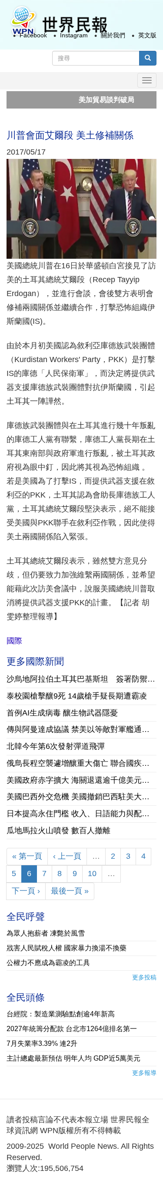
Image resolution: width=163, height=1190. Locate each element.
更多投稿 (144, 977)
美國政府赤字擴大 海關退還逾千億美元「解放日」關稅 (81, 780)
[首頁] (58, 21)
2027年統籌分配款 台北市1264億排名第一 (72, 1028)
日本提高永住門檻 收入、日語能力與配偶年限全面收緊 (81, 813)
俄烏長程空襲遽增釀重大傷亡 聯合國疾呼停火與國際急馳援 (81, 763)
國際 (14, 640)
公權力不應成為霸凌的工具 (48, 962)
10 (92, 873)
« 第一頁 (27, 856)
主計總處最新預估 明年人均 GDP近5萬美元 (73, 1058)
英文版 (147, 35)
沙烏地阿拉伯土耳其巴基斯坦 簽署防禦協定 (81, 679)
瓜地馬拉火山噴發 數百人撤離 (58, 830)
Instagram (74, 35)
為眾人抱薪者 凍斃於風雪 (46, 933)
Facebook (33, 35)
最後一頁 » (70, 891)
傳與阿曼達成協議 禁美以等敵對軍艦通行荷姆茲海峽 (81, 729)
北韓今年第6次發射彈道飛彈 (56, 746)
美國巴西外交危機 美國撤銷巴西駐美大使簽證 (81, 796)
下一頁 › (26, 891)
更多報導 (144, 1072)
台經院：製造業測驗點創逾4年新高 (61, 1014)
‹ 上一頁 (67, 856)
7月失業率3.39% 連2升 (42, 1043)
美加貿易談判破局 (93, 99)
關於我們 (113, 35)
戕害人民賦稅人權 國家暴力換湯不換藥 (66, 948)
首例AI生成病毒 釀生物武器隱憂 (62, 713)
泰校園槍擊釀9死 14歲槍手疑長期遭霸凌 (77, 696)
